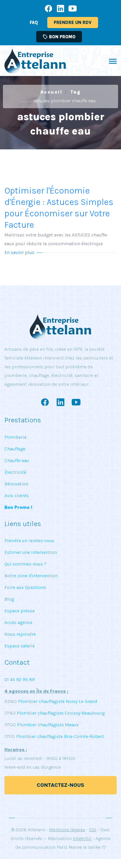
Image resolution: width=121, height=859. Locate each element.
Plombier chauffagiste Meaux (48, 724)
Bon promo (59, 36)
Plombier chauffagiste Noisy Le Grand (57, 701)
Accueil (51, 92)
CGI (92, 829)
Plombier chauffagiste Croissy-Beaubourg (60, 713)
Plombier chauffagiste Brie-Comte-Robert (60, 736)
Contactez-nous (60, 785)
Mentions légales (67, 829)
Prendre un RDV (73, 22)
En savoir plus (19, 252)
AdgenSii (82, 838)
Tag (75, 92)
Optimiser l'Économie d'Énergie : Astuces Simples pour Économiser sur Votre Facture (58, 215)
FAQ (34, 22)
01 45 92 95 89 (19, 679)
